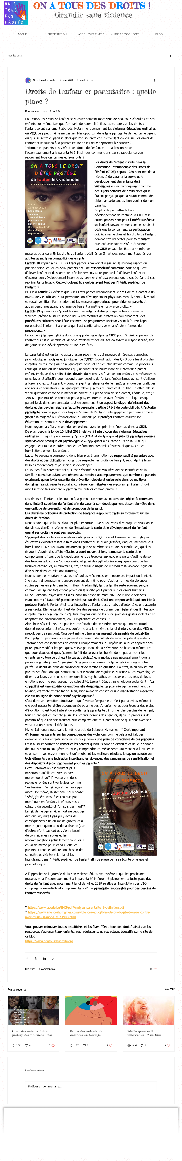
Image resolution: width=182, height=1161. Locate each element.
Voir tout (170, 989)
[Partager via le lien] (53, 958)
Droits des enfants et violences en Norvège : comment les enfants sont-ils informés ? (89, 1033)
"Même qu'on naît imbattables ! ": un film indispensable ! (144, 1033)
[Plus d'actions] (154, 80)
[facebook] (167, 1118)
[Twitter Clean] (157, 1118)
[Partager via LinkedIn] (44, 958)
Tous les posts (15, 55)
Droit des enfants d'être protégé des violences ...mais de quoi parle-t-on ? (32, 1033)
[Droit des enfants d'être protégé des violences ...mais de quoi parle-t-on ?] (33, 1010)
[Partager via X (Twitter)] (35, 958)
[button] (57, 34)
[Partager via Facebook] (27, 958)
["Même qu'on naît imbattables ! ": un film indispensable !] (148, 1010)
